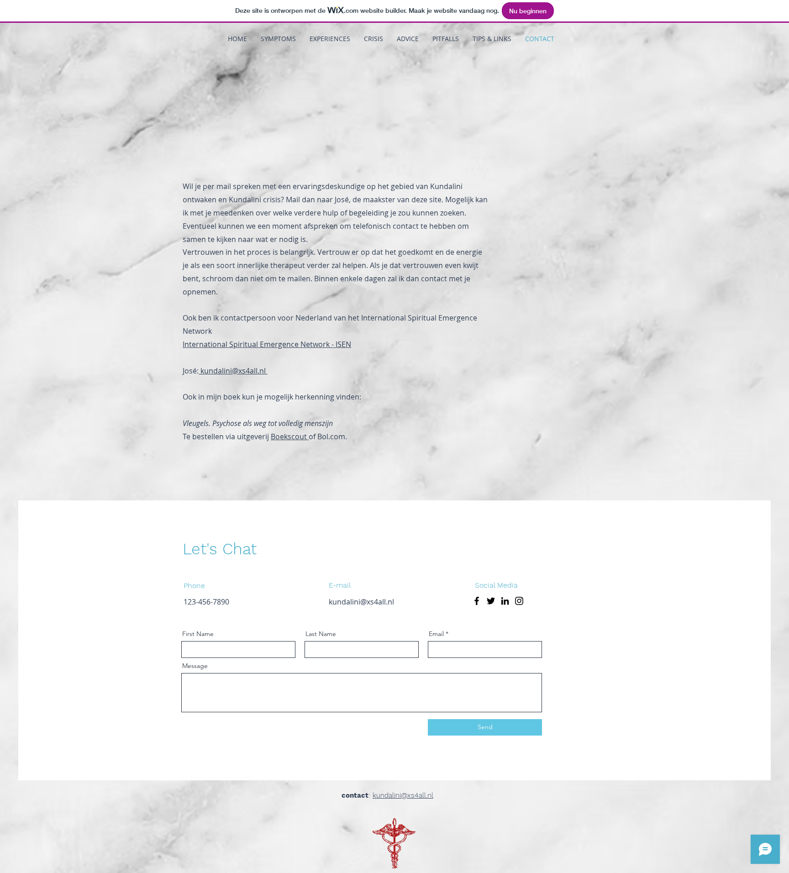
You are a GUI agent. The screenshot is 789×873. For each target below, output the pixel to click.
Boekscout (290, 436)
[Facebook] (476, 600)
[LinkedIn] (505, 600)
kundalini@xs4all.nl (233, 371)
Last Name (320, 634)
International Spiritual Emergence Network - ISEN (267, 344)
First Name (198, 634)
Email (436, 634)
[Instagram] (519, 600)
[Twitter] (490, 600)
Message (195, 666)
